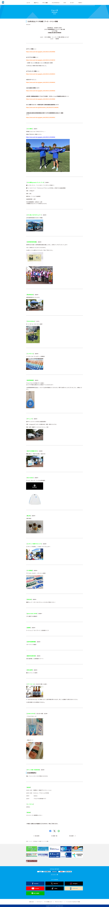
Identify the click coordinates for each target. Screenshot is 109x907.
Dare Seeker (30, 477)
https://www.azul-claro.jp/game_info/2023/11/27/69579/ (40, 60)
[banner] (54, 363)
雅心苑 (28, 515)
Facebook (36, 883)
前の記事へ (37, 836)
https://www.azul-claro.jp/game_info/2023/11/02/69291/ (40, 117)
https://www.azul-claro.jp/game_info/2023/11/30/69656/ (40, 137)
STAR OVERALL (31, 321)
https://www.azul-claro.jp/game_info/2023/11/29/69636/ (40, 82)
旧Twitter (56, 883)
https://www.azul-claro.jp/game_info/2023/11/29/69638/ (40, 90)
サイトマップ (39, 901)
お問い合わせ (31, 901)
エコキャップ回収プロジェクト (34, 543)
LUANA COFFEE (31, 713)
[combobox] (54, 363)
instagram (75, 883)
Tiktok (55, 888)
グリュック (29, 418)
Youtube (37, 888)
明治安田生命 (30, 294)
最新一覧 (55, 836)
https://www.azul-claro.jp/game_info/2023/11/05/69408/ (40, 51)
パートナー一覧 (54, 874)
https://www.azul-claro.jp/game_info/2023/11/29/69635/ (40, 74)
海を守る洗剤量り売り (32, 451)
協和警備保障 (30, 380)
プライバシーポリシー (59, 901)
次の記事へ (71, 836)
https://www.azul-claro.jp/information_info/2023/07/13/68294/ (42, 107)
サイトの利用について (48, 901)
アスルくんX (75, 888)
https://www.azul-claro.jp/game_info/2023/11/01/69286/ (40, 99)
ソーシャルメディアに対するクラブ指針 (73, 901)
